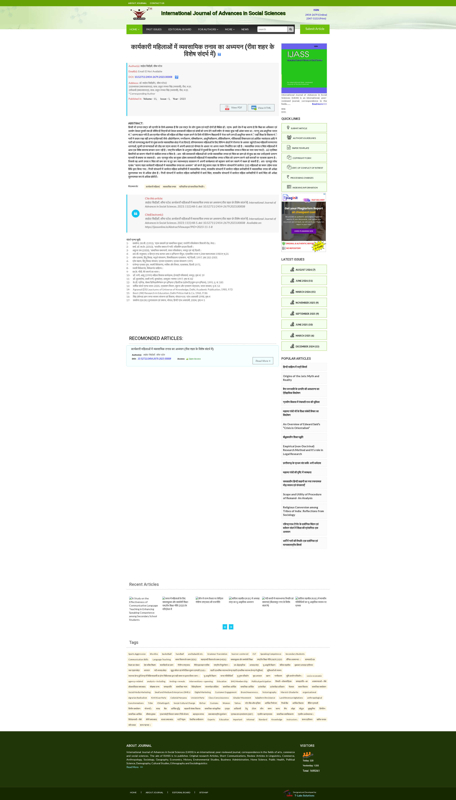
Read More (262, 360)
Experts (211, 719)
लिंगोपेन (322, 708)
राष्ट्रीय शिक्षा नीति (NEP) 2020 (269, 659)
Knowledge (276, 719)
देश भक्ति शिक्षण (150, 665)
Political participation (261, 681)
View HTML (264, 107)
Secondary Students (295, 654)
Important (237, 719)
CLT (254, 654)
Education (222, 681)
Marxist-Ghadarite (289, 692)
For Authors (207, 29)
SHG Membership (239, 681)
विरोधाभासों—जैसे (135, 719)
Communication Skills (138, 659)
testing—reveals (177, 681)
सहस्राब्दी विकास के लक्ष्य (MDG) (213, 659)
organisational (309, 692)
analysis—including (156, 681)
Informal (250, 719)
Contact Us (157, 3)
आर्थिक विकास (298, 703)
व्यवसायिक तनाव (169, 186)
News (245, 29)
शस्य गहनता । (145, 725)
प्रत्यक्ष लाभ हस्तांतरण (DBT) (242, 714)
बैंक (165, 708)
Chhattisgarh (163, 703)
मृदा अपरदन (257, 675)
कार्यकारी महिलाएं (153, 186)
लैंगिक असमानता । (293, 659)
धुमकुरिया (311, 708)
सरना (278, 708)
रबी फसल (132, 725)
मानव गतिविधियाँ (227, 675)
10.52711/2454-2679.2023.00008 (153, 76)
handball (180, 654)
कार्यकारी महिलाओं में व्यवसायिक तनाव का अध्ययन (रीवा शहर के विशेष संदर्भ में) (202, 50)
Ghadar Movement (242, 697)
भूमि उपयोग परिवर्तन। (294, 675)
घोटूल (301, 708)
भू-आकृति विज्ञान (269, 665)
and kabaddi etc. (195, 654)
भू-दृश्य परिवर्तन (243, 675)
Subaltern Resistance (265, 697)
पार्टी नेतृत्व (181, 719)
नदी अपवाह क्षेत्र (160, 670)
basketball (167, 654)
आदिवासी (237, 708)
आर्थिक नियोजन (271, 703)
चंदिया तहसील (285, 665)
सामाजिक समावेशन (319, 686)
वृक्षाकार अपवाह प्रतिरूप (304, 665)
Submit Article (314, 29)
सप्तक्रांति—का (302, 681)
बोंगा (261, 708)
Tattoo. (237, 703)
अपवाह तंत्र (254, 665)
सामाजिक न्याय (181, 686)
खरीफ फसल (321, 719)
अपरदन (147, 670)
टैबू (246, 708)
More (229, 29)
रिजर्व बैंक (284, 703)
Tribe (150, 703)
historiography (269, 692)
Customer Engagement (226, 692)
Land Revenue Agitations (291, 697)
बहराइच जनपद (198, 714)
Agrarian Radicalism (137, 697)
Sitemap (203, 792)
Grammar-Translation (217, 654)
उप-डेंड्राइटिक (239, 665)
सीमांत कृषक (151, 714)
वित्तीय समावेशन (134, 708)
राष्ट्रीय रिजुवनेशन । (222, 665)
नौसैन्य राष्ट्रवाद (184, 665)
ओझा (293, 708)
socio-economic (314, 675)
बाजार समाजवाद (167, 719)
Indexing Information (304, 187)
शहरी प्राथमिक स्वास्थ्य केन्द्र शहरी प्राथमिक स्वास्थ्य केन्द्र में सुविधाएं (236, 670)
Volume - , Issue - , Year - (164, 98)
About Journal (137, 3)
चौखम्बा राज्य (154, 686)
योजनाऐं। (148, 708)
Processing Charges (301, 177)
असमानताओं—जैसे (319, 681)
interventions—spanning (201, 681)
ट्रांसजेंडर (262, 686)
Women (226, 703)
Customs (214, 703)
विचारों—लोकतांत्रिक (283, 681)
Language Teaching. (162, 659)
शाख (158, 708)
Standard (263, 719)
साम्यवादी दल (310, 659)
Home (134, 29)
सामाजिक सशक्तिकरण (285, 714)
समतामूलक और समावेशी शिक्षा (242, 659)
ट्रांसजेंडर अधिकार (277, 686)
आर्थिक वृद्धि (175, 708)
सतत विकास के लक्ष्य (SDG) (185, 659)
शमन (269, 708)
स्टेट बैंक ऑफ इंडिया (253, 703)
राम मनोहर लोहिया (212, 686)
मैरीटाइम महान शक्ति (201, 665)
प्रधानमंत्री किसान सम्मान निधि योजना (174, 714)
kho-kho (154, 654)
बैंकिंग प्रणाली (313, 703)
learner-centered (240, 654)
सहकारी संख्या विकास (192, 708)
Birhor (203, 703)
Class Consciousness (219, 697)
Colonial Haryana (178, 697)
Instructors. (292, 719)
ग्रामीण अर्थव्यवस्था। (306, 714)
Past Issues (154, 29)
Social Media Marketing (139, 692)
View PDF (236, 107)
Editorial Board (180, 29)
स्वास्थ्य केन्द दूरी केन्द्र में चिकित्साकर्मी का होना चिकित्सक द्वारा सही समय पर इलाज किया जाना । (164, 675)
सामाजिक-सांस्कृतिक (213, 708)
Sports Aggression (137, 654)
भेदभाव (291, 686)
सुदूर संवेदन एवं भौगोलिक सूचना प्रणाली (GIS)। (188, 670)
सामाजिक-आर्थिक (229, 686)
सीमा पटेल (157, 65)
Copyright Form (301, 158)
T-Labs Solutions (304, 795)
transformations (136, 703)
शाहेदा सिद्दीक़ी (146, 65)
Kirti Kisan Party (158, 697)
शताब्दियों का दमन (166, 665)
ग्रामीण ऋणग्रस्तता (264, 714)
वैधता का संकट (134, 665)
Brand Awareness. (249, 692)
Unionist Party (197, 697)
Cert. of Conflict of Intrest (307, 167)
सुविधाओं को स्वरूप (274, 670)
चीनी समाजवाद (151, 719)
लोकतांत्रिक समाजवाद (137, 686)
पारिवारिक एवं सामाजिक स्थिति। (192, 186)
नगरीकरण (278, 675)
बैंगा (285, 708)
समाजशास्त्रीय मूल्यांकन (217, 714)
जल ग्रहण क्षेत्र (134, 670)
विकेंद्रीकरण (196, 686)
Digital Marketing (203, 692)
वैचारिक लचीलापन (196, 719)
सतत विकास (303, 686)
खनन (268, 675)
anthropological (314, 697)
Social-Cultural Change (184, 703)
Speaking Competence (270, 654)
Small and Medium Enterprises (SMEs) (172, 692)
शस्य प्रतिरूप (307, 719)
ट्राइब (227, 708)
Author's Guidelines (304, 138)
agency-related (135, 681)
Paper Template (300, 148)
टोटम (254, 708)
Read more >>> (319, 104)
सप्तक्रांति (168, 686)
